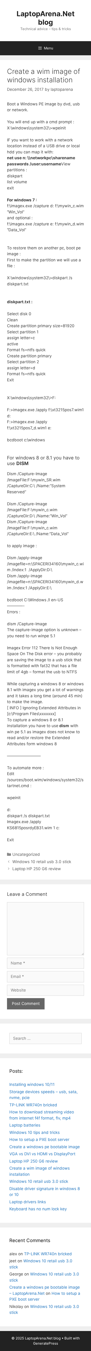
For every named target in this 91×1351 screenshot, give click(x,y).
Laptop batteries (24, 1125)
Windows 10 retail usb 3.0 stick (41, 861)
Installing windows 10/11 (32, 1084)
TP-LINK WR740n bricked (33, 1105)
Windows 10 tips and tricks (34, 1132)
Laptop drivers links (27, 1202)
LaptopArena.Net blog (46, 17)
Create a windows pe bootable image (44, 1146)
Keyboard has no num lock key (38, 1209)
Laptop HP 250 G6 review (36, 868)
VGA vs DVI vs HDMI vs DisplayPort (42, 1154)
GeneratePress (45, 1343)
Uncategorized (26, 854)
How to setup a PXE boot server (39, 1139)
